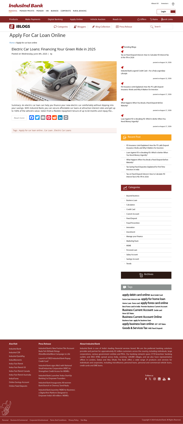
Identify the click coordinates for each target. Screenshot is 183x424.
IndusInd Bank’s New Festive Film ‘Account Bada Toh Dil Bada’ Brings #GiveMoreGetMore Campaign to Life (56, 351)
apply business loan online (138, 324)
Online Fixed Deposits (18, 386)
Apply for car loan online (31, 130)
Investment (130, 232)
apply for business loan (142, 321)
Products (13, 19)
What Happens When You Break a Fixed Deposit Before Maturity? (142, 104)
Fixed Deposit (131, 218)
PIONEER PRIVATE (27, 11)
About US (155, 3)
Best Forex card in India (131, 307)
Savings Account (132, 259)
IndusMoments (15, 360)
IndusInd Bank (15, 349)
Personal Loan (131, 250)
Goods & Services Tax (134, 328)
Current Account (132, 214)
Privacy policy (73, 420)
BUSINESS (54, 11)
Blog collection (102, 27)
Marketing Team (132, 241)
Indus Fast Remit (16, 364)
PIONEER (40, 11)
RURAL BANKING (80, 11)
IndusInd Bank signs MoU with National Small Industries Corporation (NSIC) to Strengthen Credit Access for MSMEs (55, 368)
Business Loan (131, 200)
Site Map (84, 420)
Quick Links (167, 19)
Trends (128, 264)
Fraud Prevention (133, 223)
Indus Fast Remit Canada (19, 371)
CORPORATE (66, 11)
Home (12, 43)
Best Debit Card (157, 295)
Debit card (158, 310)
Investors (164, 3)
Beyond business (132, 196)
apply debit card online (136, 295)
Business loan (127, 321)
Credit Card (130, 209)
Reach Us (117, 19)
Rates (155, 19)
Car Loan (48, 130)
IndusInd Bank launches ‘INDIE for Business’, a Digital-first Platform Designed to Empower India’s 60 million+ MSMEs (57, 393)
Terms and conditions (58, 420)
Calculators (130, 205)
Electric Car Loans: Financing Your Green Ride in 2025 (54, 49)
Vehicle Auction (97, 19)
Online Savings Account (19, 382)
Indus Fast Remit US (17, 367)
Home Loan (126, 303)
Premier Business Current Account (154, 307)
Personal (5, 420)
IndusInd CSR (14, 353)
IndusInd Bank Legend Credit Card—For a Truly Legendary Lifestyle (143, 72)
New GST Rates (128, 313)
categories (62, 27)
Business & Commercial (19, 420)
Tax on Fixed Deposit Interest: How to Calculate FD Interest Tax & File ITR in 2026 (145, 56)
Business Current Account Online (142, 317)
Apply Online (76, 19)
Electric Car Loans (62, 130)
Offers (143, 19)
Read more (19, 118)
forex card (136, 303)
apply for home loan (153, 299)
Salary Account (132, 255)
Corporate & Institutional (39, 420)
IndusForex (13, 379)
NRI (47, 11)
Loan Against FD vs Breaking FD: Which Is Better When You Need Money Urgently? (143, 120)
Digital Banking (55, 19)
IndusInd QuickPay (17, 356)
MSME (128, 246)
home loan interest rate (131, 299)
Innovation (130, 227)
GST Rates (162, 324)
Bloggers (81, 27)
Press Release (125, 27)
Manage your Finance (134, 236)
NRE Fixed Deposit (155, 328)
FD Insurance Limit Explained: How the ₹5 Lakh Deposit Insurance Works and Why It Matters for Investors (142, 88)
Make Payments (32, 19)
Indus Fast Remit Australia (20, 375)
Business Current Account (137, 310)
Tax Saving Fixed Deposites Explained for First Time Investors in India (145, 168)
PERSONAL (13, 11)
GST (156, 324)
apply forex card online (154, 303)
